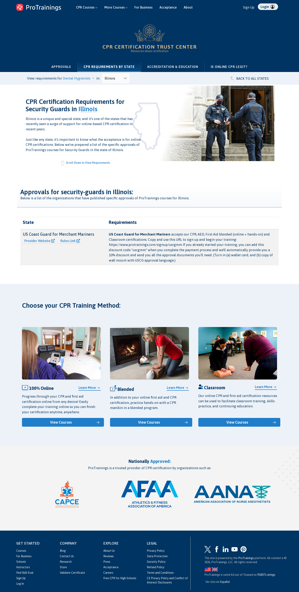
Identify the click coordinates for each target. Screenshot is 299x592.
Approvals (61, 67)
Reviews (108, 556)
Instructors (23, 567)
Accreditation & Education (172, 67)
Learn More (87, 388)
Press (106, 561)
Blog (63, 550)
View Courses (61, 422)
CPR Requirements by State (112, 67)
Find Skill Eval (24, 572)
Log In (20, 583)
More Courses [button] (114, 7)
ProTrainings (246, 558)
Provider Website (37, 241)
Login (265, 7)
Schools (21, 561)
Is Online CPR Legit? (229, 67)
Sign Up (248, 7)
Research (66, 561)
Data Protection (157, 556)
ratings (266, 574)
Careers (108, 572)
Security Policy (156, 561)
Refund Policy (155, 567)
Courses (21, 550)
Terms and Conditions (160, 572)
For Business (143, 7)
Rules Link (68, 241)
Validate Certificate (72, 572)
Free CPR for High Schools (119, 578)
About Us (109, 550)
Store (63, 567)
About (188, 7)
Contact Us (67, 556)
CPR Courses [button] (85, 7)
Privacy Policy (156, 550)
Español (225, 581)
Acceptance (168, 7)
